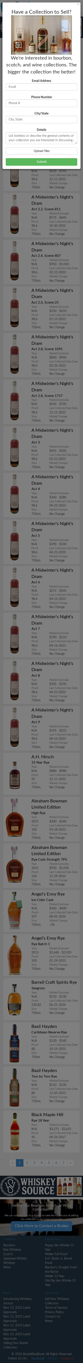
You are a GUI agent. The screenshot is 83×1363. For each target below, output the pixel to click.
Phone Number (41, 97)
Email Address (41, 81)
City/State (41, 113)
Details (41, 129)
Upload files (42, 151)
